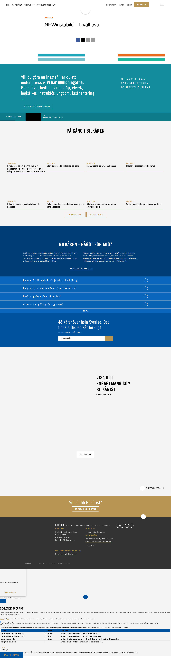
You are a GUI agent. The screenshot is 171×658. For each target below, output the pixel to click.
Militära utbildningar (133, 78)
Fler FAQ (85, 311)
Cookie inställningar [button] (10, 592)
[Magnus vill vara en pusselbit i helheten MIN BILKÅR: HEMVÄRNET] (90, 55)
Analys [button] (2, 647)
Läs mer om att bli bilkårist (81, 269)
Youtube (131, 526)
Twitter (122, 526)
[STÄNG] (3, 601)
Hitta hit (91, 545)
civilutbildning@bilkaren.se (98, 541)
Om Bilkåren (17, 5)
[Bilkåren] (85, 7)
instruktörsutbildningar (135, 87)
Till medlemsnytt (96, 215)
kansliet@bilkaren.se (65, 540)
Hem (8, 5)
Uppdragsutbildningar (46, 5)
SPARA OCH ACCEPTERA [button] (11, 655)
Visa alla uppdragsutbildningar (37, 106)
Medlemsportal (111, 5)
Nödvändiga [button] (4, 619)
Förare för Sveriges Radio (53, 117)
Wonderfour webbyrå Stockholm (59, 563)
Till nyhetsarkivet (75, 215)
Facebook (118, 526)
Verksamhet (29, 5)
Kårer (121, 5)
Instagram (127, 526)
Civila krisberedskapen (134, 83)
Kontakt (129, 5)
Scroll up (143, 516)
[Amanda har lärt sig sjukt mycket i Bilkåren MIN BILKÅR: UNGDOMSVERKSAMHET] (10, 55)
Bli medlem (141, 4)
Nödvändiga (7, 622)
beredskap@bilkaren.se (66, 554)
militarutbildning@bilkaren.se (99, 539)
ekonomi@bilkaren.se (95, 532)
